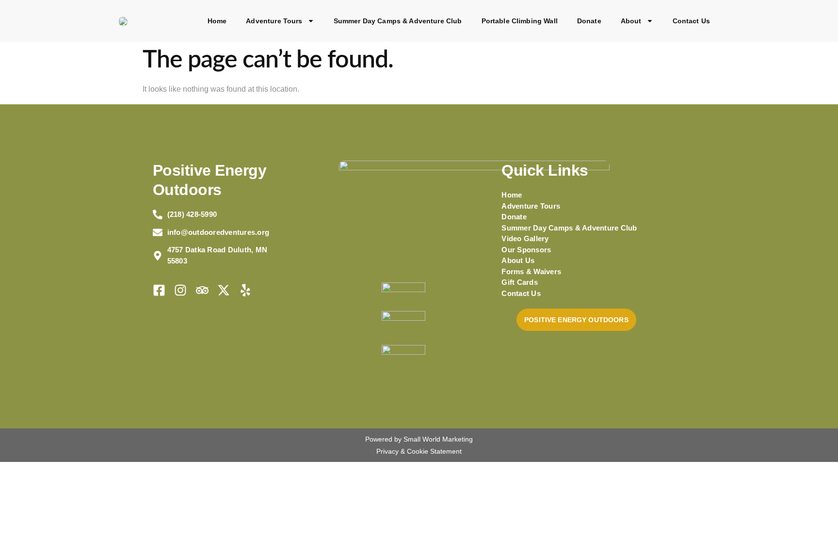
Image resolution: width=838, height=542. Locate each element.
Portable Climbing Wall (520, 21)
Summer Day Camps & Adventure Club (398, 21)
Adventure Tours (274, 21)
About (631, 21)
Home (217, 21)
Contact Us (691, 21)
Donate (589, 21)
